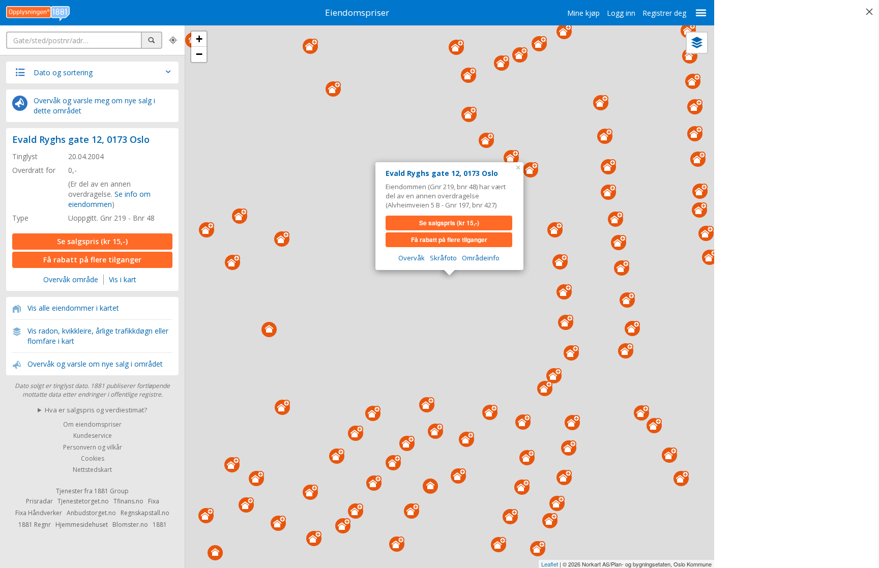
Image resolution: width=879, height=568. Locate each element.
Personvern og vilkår (92, 447)
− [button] (199, 54)
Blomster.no (130, 524)
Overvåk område (70, 279)
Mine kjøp (583, 13)
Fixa (153, 501)
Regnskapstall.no (145, 513)
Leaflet (549, 564)
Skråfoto (443, 257)
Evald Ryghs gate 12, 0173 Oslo (81, 139)
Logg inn (621, 13)
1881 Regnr (34, 524)
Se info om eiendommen (109, 199)
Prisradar (39, 501)
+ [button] (199, 39)
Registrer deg (664, 13)
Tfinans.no (128, 501)
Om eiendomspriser (92, 424)
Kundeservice (92, 436)
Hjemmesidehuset (81, 524)
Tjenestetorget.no (83, 501)
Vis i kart (122, 279)
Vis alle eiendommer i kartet (73, 308)
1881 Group (111, 491)
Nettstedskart (92, 470)
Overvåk (411, 257)
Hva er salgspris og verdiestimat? (96, 409)
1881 (160, 524)
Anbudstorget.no (91, 513)
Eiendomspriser (357, 12)
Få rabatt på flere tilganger (92, 259)
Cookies (92, 458)
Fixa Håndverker (38, 513)
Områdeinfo (481, 257)
